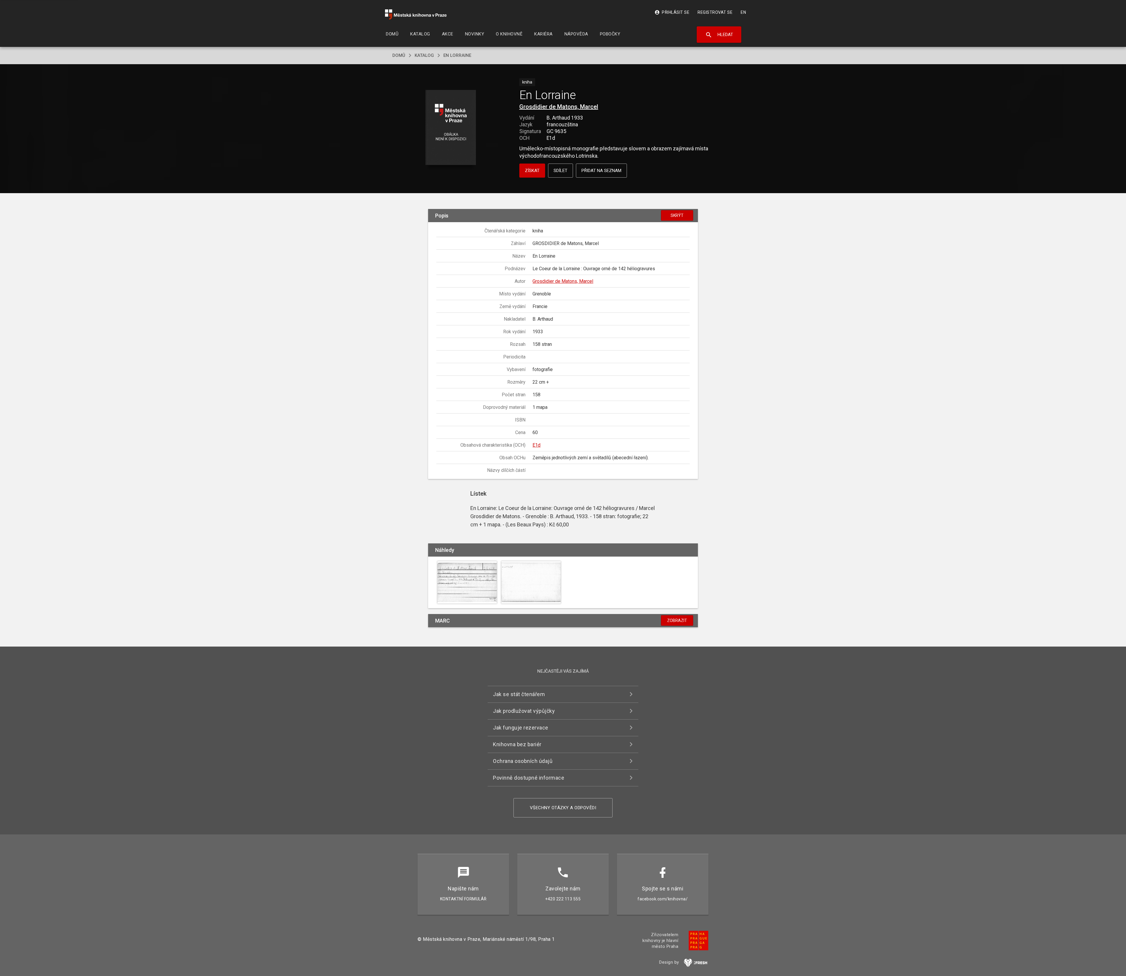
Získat (532, 170)
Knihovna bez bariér (517, 744)
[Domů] (416, 14)
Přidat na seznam (601, 170)
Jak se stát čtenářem (519, 694)
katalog (424, 55)
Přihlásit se (671, 12)
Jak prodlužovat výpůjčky (524, 711)
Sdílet (560, 170)
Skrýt (677, 215)
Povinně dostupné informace (528, 778)
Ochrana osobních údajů (522, 761)
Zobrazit (677, 620)
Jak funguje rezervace (520, 728)
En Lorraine (457, 55)
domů (398, 55)
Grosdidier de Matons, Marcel (558, 106)
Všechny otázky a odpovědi (563, 807)
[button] (450, 128)
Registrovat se (715, 12)
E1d (536, 445)
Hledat (719, 34)
